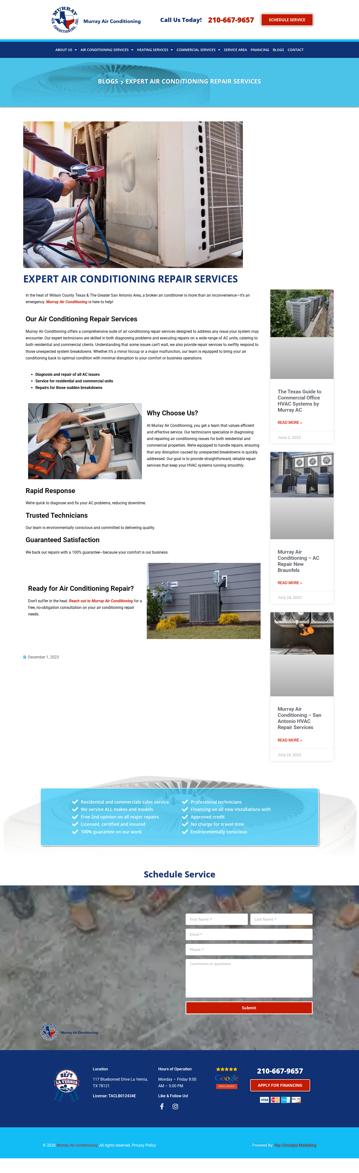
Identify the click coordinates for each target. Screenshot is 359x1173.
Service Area (235, 49)
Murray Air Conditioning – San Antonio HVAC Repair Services (299, 718)
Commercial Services (196, 49)
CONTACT (296, 49)
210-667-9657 (231, 19)
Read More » (290, 422)
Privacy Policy (144, 1145)
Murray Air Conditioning (77, 1145)
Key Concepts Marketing (295, 1145)
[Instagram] (175, 1106)
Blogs (278, 49)
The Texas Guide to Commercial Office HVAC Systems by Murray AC (299, 401)
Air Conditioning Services (105, 49)
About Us (63, 49)
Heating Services (152, 49)
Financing (260, 49)
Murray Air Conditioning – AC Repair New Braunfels (298, 561)
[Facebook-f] (162, 1106)
